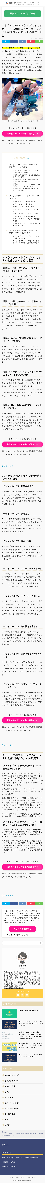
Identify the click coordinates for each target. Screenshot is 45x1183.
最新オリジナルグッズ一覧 (22, 13)
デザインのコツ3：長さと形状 (23, 206)
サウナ (7, 1092)
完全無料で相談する (22, 929)
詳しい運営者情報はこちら (13, 988)
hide (28, 158)
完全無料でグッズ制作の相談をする (22, 134)
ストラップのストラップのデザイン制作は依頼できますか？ (27, 237)
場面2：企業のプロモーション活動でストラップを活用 (26, 176)
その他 (7, 1125)
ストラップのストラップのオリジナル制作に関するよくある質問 (24, 232)
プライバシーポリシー (18, 1177)
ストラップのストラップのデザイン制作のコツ (24, 197)
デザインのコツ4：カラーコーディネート (26, 210)
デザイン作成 (10, 1086)
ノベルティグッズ (12, 1075)
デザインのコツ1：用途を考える (24, 201)
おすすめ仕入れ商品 (12, 1108)
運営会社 (5, 1145)
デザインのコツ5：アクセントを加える (26, 214)
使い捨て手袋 (10, 1114)
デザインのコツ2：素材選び (22, 204)
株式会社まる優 (9, 1162)
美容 (6, 1119)
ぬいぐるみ (9, 1097)
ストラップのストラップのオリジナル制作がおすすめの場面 (24, 166)
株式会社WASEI (9, 1166)
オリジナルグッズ (12, 1081)
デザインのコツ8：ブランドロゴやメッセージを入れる (26, 224)
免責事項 (30, 1177)
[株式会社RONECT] (22, 4)
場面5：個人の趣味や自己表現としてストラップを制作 (26, 189)
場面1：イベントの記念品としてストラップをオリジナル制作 (26, 171)
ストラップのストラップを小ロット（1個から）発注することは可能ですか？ (26, 242)
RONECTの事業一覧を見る (18, 935)
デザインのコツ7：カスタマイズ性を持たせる (26, 220)
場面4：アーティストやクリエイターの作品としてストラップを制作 (26, 185)
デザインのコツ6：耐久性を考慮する (25, 216)
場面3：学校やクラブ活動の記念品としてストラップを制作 (26, 180)
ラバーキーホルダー (12, 1103)
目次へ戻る (8, 466)
